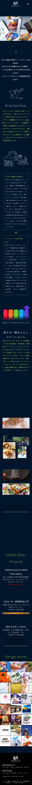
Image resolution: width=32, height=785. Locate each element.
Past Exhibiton (13, 773)
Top (3, 767)
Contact (12, 767)
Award (20, 773)
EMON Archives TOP (16, 584)
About (7, 767)
